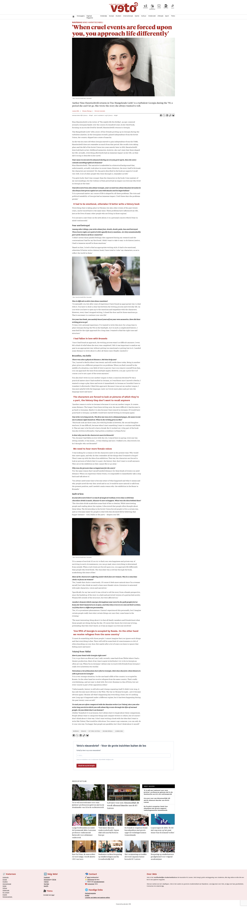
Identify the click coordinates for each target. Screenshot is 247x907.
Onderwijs (103, 16)
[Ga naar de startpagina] (123, 7)
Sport (167, 16)
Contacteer (90, 884)
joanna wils (119, 731)
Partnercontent (7, 897)
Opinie (137, 16)
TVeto (173, 16)
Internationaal (128, 16)
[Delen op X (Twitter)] (164, 115)
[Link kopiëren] (170, 115)
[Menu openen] (73, 16)
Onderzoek (152, 16)
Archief (159, 7)
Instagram (47, 879)
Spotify (46, 886)
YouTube (46, 884)
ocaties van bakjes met (93, 897)
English (5, 895)
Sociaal (111, 16)
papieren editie (104, 897)
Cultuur (143, 16)
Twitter (46, 882)
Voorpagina (81, 16)
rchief (87, 895)
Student (118, 16)
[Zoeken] (172, 7)
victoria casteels (94, 731)
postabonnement (99, 882)
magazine (91, 893)
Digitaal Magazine (90, 17)
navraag (76, 731)
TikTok (54, 879)
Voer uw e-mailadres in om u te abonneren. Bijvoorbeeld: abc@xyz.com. (95, 759)
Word (88, 877)
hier (213, 884)
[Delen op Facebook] (160, 115)
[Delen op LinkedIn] (167, 115)
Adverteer (145, 7)
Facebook (47, 877)
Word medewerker (152, 8)
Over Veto (166, 7)
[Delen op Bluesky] (173, 115)
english (83, 731)
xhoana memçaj (108, 731)
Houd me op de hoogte (86, 765)
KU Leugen (6, 892)
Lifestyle (160, 16)
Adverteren (90, 879)
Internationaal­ (7, 884)
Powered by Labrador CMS (123, 904)
